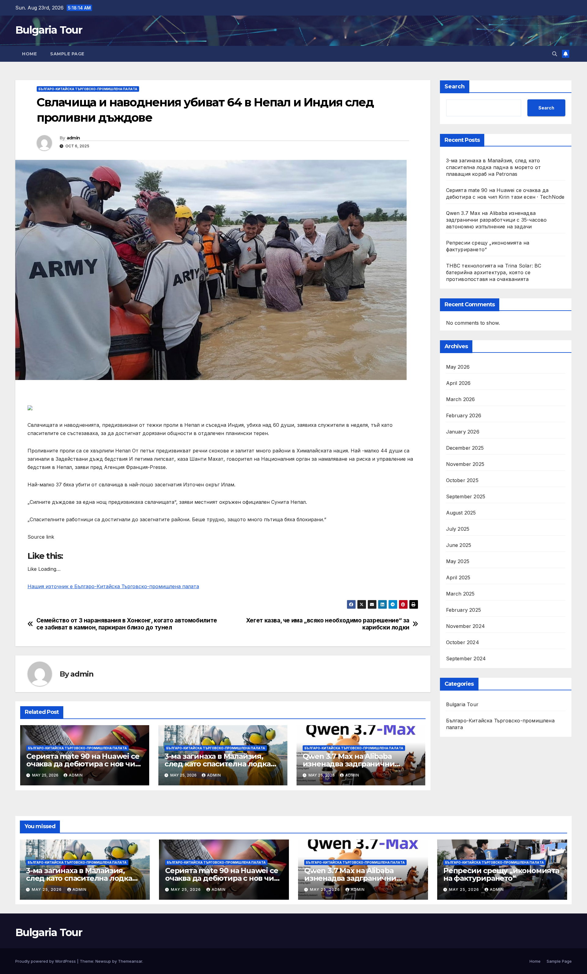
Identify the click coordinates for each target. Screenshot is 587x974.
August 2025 (461, 513)
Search (455, 86)
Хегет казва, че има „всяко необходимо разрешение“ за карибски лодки (327, 624)
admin (73, 138)
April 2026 (458, 383)
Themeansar (130, 961)
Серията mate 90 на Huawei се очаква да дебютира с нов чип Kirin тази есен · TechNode (83, 764)
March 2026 (460, 399)
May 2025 (458, 561)
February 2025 (463, 610)
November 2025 (465, 464)
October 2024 (462, 642)
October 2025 (462, 480)
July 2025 (458, 529)
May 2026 (458, 367)
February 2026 (464, 415)
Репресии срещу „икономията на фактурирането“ (501, 874)
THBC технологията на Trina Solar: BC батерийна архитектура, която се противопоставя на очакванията (493, 272)
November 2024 (465, 626)
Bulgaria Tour (48, 30)
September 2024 (466, 658)
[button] (554, 54)
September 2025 (465, 496)
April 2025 (458, 577)
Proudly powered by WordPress (46, 961)
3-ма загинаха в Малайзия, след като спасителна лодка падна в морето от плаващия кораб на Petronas (493, 167)
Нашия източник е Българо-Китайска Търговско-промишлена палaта (113, 586)
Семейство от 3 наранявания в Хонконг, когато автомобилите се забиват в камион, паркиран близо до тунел (126, 624)
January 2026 (462, 432)
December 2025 (465, 448)
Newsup (103, 961)
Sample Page (67, 54)
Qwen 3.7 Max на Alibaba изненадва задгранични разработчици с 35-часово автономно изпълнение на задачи (496, 220)
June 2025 (458, 545)
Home (29, 54)
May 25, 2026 (47, 889)
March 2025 (460, 594)
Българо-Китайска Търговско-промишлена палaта (88, 89)
